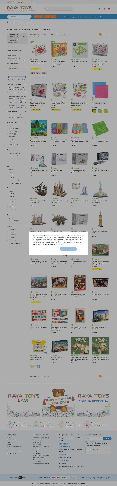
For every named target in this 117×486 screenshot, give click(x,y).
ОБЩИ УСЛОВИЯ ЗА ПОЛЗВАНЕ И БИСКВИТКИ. (48, 244)
